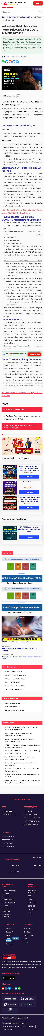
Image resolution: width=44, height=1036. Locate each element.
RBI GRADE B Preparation (6, 915)
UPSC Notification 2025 (12, 682)
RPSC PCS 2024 (7, 843)
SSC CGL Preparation (6, 907)
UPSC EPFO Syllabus (31, 814)
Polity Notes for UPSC (12, 703)
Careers (12, 939)
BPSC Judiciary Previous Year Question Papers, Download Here (20, 764)
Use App (38, 3)
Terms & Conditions (27, 1026)
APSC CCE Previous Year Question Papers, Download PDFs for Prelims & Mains (22, 746)
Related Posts (7, 553)
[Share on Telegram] (6, 61)
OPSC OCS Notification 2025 (14, 689)
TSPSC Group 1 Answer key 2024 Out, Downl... (18, 612)
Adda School (16, 865)
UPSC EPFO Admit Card (32, 817)
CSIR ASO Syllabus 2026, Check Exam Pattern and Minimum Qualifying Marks (21, 728)
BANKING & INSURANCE (32, 891)
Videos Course (29, 935)
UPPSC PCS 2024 (8, 836)
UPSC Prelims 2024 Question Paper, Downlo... (17, 642)
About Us (9, 928)
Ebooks (26, 938)
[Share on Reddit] (10, 61)
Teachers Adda (37, 857)
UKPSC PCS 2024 (8, 846)
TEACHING (32, 902)
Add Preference (34, 354)
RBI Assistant (6, 911)
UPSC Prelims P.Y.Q (8, 814)
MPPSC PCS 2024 (8, 840)
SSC (29, 896)
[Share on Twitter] (17, 61)
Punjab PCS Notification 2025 (15, 686)
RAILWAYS (31, 899)
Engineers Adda (15, 872)
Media (8, 935)
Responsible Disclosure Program (14, 1023)
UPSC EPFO (28, 811)
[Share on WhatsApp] (3, 61)
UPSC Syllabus (7, 811)
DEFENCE (31, 906)
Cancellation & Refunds (11, 1026)
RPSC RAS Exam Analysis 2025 (15, 675)
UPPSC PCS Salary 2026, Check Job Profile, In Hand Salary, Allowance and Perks (22, 782)
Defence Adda (37, 865)
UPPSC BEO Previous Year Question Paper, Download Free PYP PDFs (19, 734)
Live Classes (28, 932)
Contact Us (10, 932)
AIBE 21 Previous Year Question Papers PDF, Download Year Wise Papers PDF (20, 758)
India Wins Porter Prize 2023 (19, 17)
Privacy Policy (7, 1029)
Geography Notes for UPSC (14, 710)
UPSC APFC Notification (32, 821)
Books (26, 942)
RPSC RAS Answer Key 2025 (14, 679)
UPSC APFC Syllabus (31, 824)
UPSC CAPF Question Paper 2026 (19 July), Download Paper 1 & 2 (19, 740)
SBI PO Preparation (8, 890)
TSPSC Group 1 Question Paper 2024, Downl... (17, 583)
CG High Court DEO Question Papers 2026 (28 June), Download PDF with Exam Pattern (22, 752)
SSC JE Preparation (8, 902)
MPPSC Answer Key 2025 (13, 671)
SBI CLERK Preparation (6, 895)
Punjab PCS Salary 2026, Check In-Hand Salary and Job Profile (22, 776)
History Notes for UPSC (13, 706)
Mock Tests (27, 928)
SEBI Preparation (7, 899)
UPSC (30, 912)
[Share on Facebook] (13, 61)
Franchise (9, 944)
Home (4, 17)
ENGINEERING (33, 909)
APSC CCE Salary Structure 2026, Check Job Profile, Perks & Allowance (22, 770)
